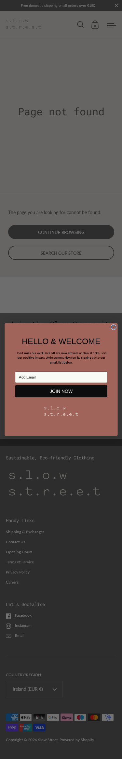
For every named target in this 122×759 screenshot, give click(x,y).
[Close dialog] (113, 327)
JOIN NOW (60, 391)
